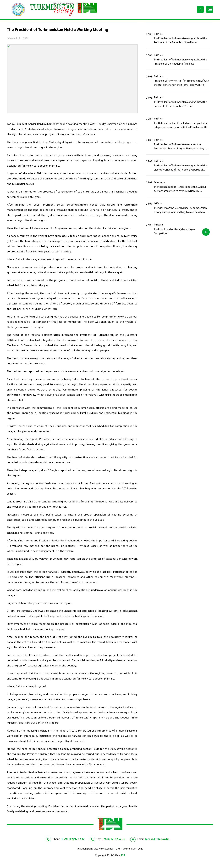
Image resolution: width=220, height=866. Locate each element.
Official (158, 203)
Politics (158, 34)
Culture (158, 225)
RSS (122, 855)
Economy (159, 182)
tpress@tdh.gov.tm (157, 839)
